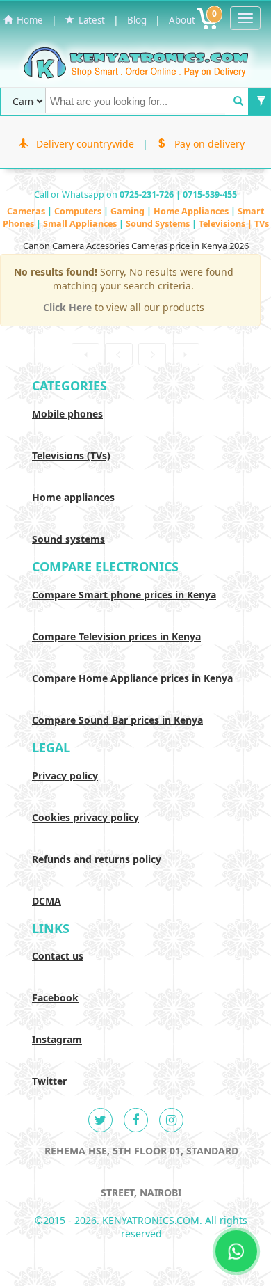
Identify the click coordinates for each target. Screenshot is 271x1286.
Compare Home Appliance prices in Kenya (132, 678)
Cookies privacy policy (85, 817)
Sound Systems (159, 224)
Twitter (49, 1081)
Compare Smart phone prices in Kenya (124, 594)
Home (28, 20)
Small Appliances (81, 224)
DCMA (46, 900)
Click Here (69, 307)
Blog (137, 20)
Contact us (57, 955)
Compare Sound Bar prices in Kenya (117, 720)
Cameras (27, 211)
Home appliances (73, 497)
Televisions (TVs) (71, 455)
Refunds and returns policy (96, 859)
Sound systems (68, 539)
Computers (79, 211)
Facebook (55, 997)
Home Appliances (192, 211)
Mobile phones (67, 413)
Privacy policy (65, 775)
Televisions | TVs (234, 224)
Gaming (128, 211)
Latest (89, 20)
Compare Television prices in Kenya (116, 636)
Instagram (57, 1039)
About (182, 20)
